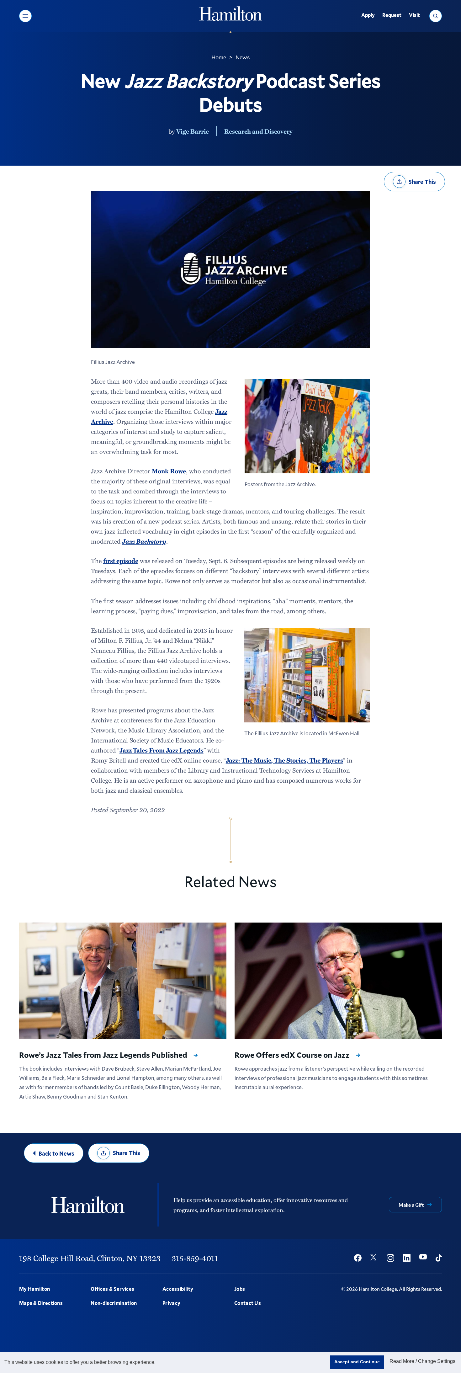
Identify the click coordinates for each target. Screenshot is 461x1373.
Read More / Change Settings (422, 1361)
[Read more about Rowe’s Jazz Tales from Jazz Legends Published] (123, 981)
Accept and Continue (357, 1361)
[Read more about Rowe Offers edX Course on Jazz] (338, 981)
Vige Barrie (192, 131)
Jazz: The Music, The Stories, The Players (284, 760)
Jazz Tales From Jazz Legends (161, 750)
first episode (120, 560)
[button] (25, 16)
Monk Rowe (169, 471)
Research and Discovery (258, 131)
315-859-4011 (195, 1258)
